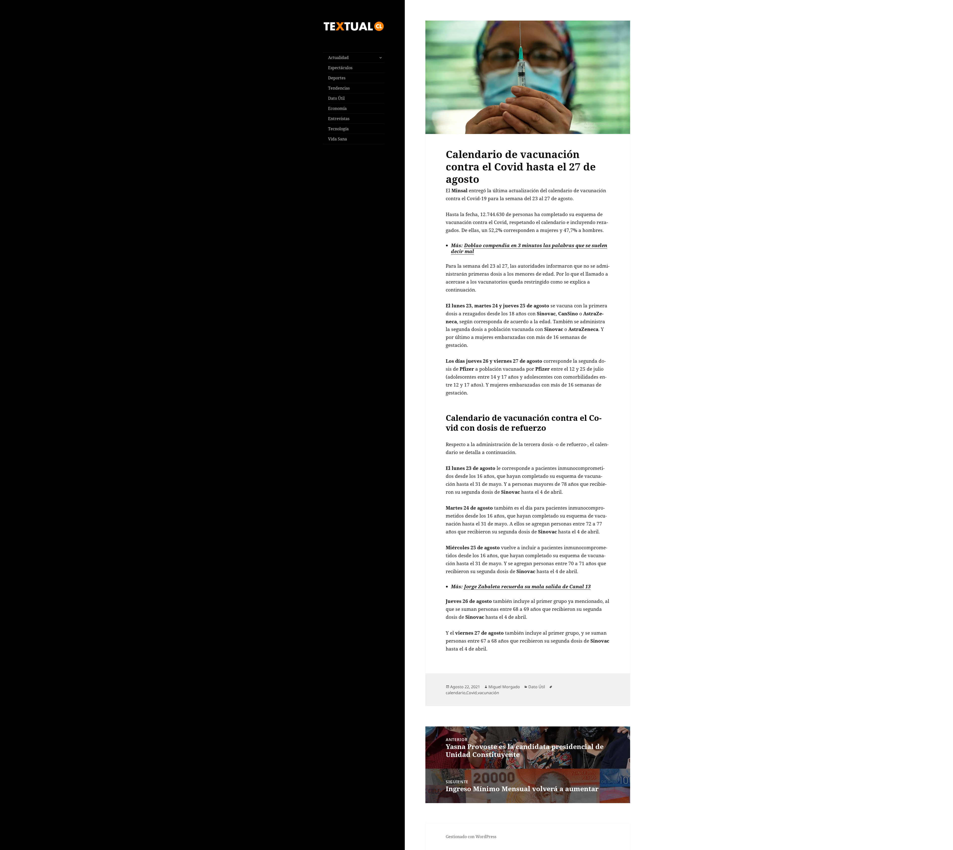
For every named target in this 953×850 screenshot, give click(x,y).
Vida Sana (337, 139)
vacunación (488, 692)
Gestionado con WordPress (471, 836)
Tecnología (338, 128)
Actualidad (338, 57)
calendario (456, 692)
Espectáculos (340, 67)
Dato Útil (336, 98)
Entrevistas (338, 118)
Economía (337, 108)
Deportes (336, 78)
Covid (471, 692)
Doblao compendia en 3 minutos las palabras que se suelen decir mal (529, 248)
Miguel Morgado (504, 686)
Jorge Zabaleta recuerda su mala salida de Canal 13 (527, 586)
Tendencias (339, 88)
